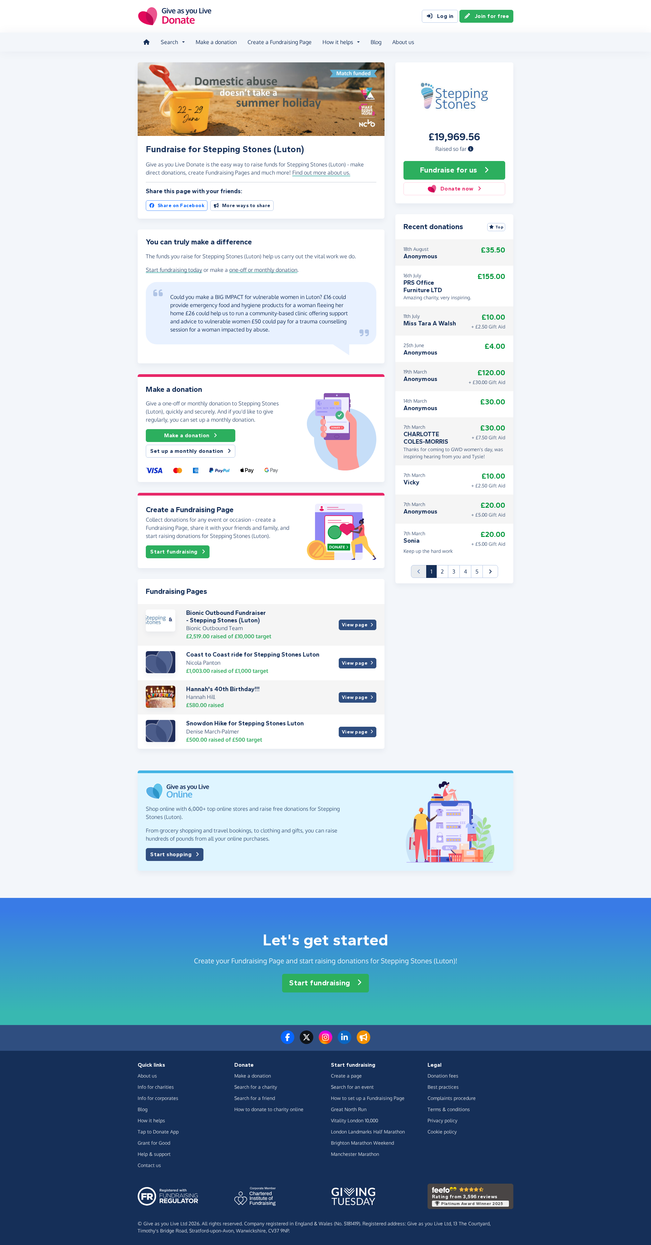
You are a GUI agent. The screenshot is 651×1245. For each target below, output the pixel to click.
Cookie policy (442, 1131)
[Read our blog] (363, 1041)
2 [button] (442, 571)
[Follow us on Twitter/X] (306, 1041)
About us (403, 42)
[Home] (146, 42)
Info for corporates (158, 1098)
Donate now (457, 188)
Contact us (149, 1165)
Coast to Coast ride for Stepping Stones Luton (252, 654)
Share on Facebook (181, 205)
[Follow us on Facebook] (287, 1041)
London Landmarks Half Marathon (368, 1131)
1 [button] (434, 571)
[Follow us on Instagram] (325, 1041)
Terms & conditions (449, 1109)
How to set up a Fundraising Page (368, 1098)
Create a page (346, 1076)
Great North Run (349, 1109)
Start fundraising (174, 551)
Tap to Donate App (158, 1131)
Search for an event (352, 1087)
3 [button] (453, 571)
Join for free (492, 16)
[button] (470, 148)
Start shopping (171, 854)
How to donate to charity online (268, 1109)
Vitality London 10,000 (354, 1120)
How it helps (151, 1120)
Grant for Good (154, 1143)
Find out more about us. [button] (321, 172)
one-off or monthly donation (263, 269)
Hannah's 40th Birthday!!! (223, 689)
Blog (376, 42)
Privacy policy (442, 1120)
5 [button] (476, 571)
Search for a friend (254, 1098)
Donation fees (443, 1076)
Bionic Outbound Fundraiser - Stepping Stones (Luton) (226, 616)
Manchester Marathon (355, 1154)
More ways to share (246, 205)
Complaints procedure (452, 1098)
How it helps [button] (337, 42)
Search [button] (169, 42)
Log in (445, 16)
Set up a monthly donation (186, 451)
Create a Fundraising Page (280, 42)
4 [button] (465, 571)
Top (499, 227)
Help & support (154, 1154)
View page (355, 625)
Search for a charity (255, 1087)
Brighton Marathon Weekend (362, 1143)
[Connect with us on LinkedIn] (344, 1041)
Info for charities (156, 1087)
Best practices (443, 1087)
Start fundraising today (174, 269)
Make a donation (216, 42)
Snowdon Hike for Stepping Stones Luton (245, 723)
